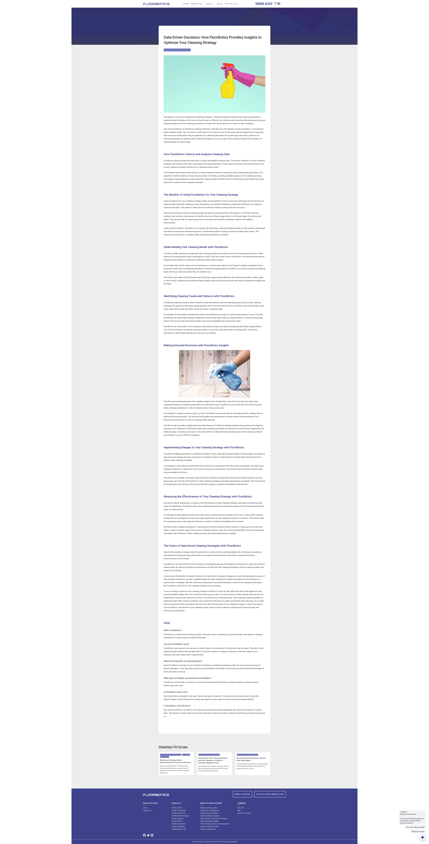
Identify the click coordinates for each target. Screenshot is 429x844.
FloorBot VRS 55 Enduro (180, 816)
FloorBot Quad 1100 (179, 829)
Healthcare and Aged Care (209, 810)
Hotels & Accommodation (209, 813)
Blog (219, 4)
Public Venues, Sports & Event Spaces (213, 818)
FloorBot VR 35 (177, 808)
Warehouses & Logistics (208, 808)
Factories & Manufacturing (209, 816)
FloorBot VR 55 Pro (178, 813)
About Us (241, 808)
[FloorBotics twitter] (148, 835)
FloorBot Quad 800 (178, 826)
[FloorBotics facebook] (144, 835)
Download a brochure (270, 794)
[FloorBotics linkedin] (152, 835)
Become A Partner (244, 813)
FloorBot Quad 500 (178, 824)
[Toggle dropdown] (203, 3)
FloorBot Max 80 (177, 818)
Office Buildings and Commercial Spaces (215, 824)
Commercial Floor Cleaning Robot (177, 50)
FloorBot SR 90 (177, 821)
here (183, 610)
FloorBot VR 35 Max (179, 810)
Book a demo (242, 794)
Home (186, 4)
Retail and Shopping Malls (209, 821)
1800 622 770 (267, 4)
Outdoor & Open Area (208, 829)
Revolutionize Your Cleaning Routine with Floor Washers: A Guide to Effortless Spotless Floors (212, 760)
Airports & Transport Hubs (209, 826)
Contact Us (231, 4)
